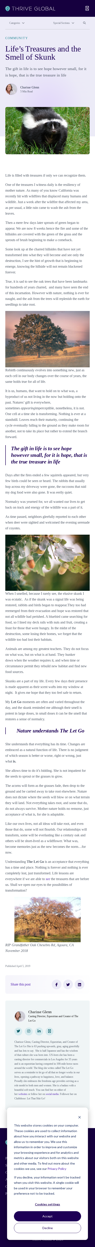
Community (16, 38)
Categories (14, 23)
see (48, 879)
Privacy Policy (57, 1169)
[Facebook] (56, 984)
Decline (47, 1228)
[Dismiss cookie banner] (79, 1117)
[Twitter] (68, 984)
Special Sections (61, 23)
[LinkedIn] (79, 984)
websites (22, 1094)
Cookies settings (47, 1204)
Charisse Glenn (29, 87)
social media (52, 1094)
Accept (47, 1216)
